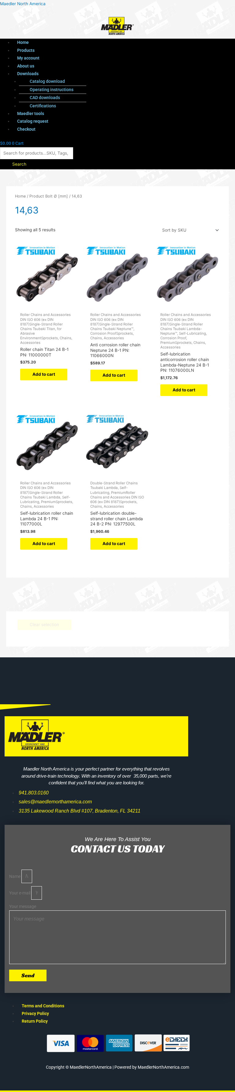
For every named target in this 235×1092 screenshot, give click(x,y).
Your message (22, 906)
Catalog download (47, 81)
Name (15, 876)
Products (26, 50)
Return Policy (35, 1021)
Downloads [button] (28, 73)
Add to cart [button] (43, 374)
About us (25, 65)
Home (23, 42)
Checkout (26, 129)
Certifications (43, 105)
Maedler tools (30, 113)
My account (28, 58)
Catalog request (32, 121)
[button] (106, 74)
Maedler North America (23, 3)
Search (19, 164)
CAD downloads (45, 97)
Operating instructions (51, 89)
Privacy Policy (35, 1013)
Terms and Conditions (43, 1005)
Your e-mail (20, 892)
